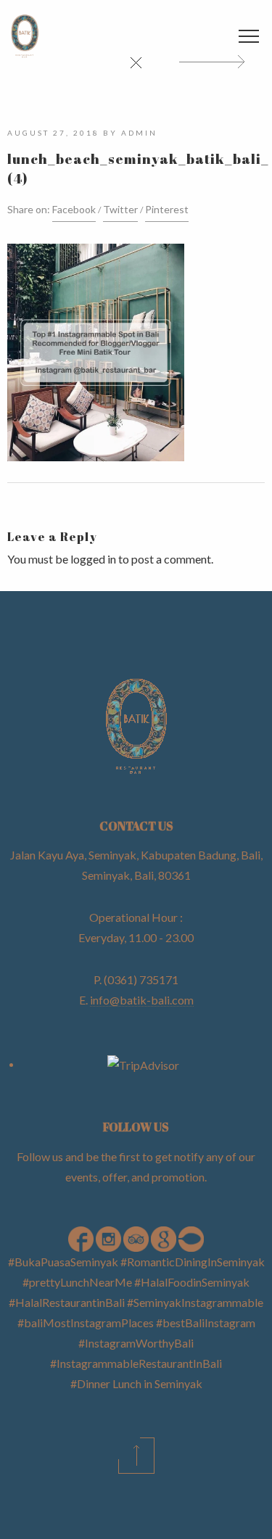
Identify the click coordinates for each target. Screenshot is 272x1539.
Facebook (74, 209)
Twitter (120, 209)
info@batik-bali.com (142, 1000)
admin (139, 132)
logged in (93, 559)
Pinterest (167, 209)
